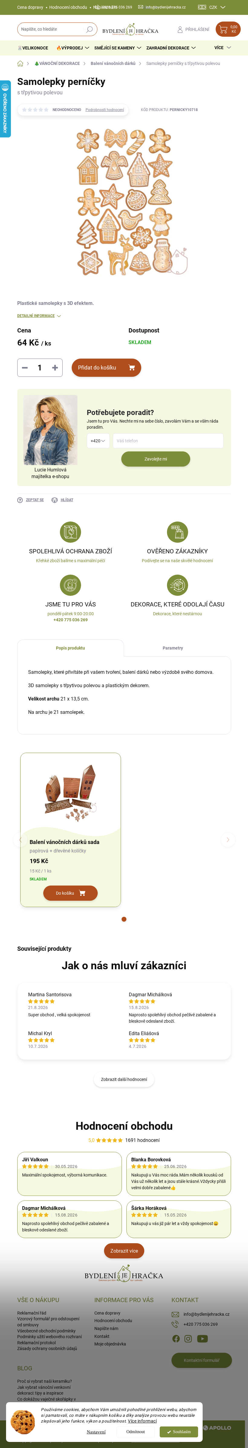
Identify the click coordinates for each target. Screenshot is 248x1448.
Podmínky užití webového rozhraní (49, 1336)
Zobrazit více (124, 1251)
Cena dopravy (30, 7)
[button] (124, 919)
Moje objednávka (110, 1344)
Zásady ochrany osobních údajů (47, 1348)
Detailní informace (36, 316)
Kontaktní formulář (202, 1360)
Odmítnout (135, 1431)
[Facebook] (176, 1338)
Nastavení (96, 1431)
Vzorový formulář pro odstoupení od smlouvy (48, 1321)
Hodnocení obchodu (68, 7)
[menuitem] (35, 48)
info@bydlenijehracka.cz (207, 1314)
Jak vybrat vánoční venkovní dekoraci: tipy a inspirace (43, 1390)
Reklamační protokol (36, 1342)
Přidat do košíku (97, 367)
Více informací (142, 1421)
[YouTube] (202, 1338)
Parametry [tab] (173, 648)
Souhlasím (182, 1431)
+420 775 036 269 (201, 1324)
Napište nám (106, 1328)
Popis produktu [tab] (70, 648)
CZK (213, 7)
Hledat (89, 29)
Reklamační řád (31, 1313)
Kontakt (101, 1336)
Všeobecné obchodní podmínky (46, 1330)
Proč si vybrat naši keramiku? (44, 1381)
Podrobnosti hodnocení (105, 110)
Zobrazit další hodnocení (124, 1079)
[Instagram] (188, 1338)
